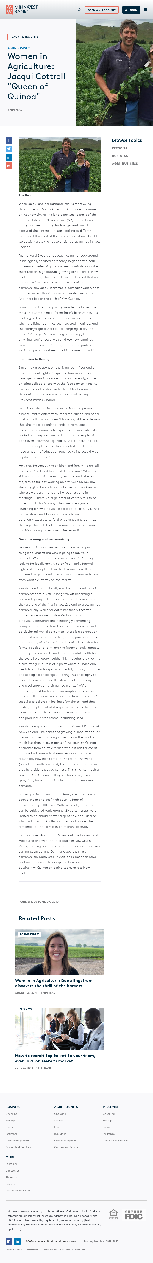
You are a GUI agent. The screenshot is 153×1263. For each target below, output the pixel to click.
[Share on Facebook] (9, 140)
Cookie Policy (49, 1249)
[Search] (79, 10)
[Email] (9, 165)
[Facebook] (9, 1241)
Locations (11, 1164)
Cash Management (17, 1140)
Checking (11, 1113)
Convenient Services (18, 1147)
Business (120, 156)
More (10, 1157)
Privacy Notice (14, 1249)
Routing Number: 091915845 (101, 1241)
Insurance (12, 1133)
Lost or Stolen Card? (18, 1190)
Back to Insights (25, 36)
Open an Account (102, 10)
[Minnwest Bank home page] (22, 10)
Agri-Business (125, 164)
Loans (9, 1127)
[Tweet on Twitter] (9, 149)
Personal (120, 148)
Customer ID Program (72, 1249)
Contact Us (12, 1170)
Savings (10, 1120)
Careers (10, 1184)
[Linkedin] (17, 1241)
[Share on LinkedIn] (9, 157)
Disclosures (32, 1249)
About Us (11, 1177)
